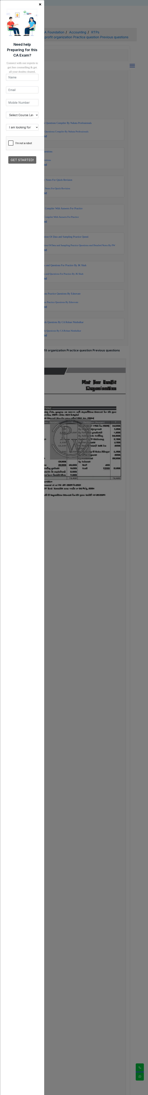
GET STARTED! (22, 160)
